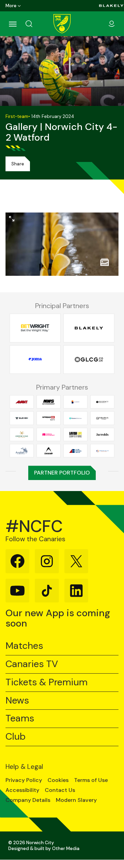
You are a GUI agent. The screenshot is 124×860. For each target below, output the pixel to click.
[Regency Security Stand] (102, 401)
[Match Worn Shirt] (48, 401)
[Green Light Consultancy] (89, 359)
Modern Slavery (76, 800)
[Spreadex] (48, 418)
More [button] (11, 6)
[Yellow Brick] (102, 418)
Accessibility (22, 790)
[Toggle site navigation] (12, 23)
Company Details (28, 800)
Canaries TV (32, 664)
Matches (24, 646)
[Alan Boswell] (75, 450)
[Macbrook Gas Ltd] (102, 450)
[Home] (62, 23)
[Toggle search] (37, 23)
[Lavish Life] (75, 434)
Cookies (58, 780)
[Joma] (35, 359)
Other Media (66, 848)
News (17, 701)
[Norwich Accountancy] (48, 434)
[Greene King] (22, 434)
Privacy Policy (24, 780)
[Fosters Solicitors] (75, 418)
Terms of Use (91, 780)
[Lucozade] (48, 450)
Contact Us (60, 790)
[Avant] (22, 401)
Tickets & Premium (46, 682)
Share (17, 164)
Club (15, 737)
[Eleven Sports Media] (22, 418)
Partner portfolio (62, 472)
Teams (20, 718)
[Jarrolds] (102, 434)
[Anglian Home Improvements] (22, 450)
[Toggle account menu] (111, 23)
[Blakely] (111, 5)
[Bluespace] (75, 401)
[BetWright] (35, 328)
